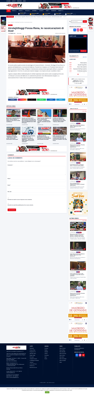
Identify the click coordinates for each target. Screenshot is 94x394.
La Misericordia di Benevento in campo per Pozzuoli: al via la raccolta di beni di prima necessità (44, 137)
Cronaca (14, 10)
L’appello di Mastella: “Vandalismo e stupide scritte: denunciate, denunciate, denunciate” (12, 137)
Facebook (12, 99)
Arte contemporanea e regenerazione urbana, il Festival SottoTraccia (77, 189)
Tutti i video (84, 225)
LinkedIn (51, 99)
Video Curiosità (62, 374)
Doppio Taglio (32, 369)
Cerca (85, 21)
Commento (10, 165)
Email (9, 185)
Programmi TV (33, 365)
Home (8, 10)
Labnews (31, 376)
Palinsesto (53, 10)
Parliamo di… (32, 379)
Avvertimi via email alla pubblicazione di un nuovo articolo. (20, 205)
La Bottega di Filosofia (34, 374)
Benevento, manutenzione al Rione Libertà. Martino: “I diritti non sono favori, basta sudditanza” (13, 120)
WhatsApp (41, 99)
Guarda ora (83, 50)
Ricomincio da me (33, 381)
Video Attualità (62, 365)
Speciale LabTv (33, 367)
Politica (20, 10)
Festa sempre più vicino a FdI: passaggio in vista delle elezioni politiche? (77, 279)
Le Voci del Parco (33, 378)
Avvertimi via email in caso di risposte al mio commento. (20, 199)
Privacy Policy (32, 364)
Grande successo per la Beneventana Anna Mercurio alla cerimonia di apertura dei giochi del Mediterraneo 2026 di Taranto (29, 120)
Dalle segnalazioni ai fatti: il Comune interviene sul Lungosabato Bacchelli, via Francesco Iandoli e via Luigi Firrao (60, 138)
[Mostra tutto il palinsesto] (78, 74)
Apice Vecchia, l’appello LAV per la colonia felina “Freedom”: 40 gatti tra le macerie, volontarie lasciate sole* (38, 16)
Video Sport (61, 371)
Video (60, 376)
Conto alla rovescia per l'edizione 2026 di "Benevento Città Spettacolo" (77, 131)
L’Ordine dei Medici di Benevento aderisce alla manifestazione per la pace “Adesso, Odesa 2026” (59, 120)
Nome (9, 178)
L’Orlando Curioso (33, 373)
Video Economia (62, 367)
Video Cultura (62, 369)
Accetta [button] (47, 392)
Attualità (27, 10)
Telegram (60, 99)
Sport (47, 10)
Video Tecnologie (62, 373)
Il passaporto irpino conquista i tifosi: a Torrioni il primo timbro (77, 170)
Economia (34, 10)
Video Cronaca (62, 362)
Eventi (46, 373)
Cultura (41, 10)
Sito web (9, 191)
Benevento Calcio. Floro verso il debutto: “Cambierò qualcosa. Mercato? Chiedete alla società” (77, 240)
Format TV (60, 10)
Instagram (22, 99)
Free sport (32, 371)
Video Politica (62, 364)
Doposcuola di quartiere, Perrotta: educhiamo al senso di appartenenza (77, 150)
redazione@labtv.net (10, 386)
